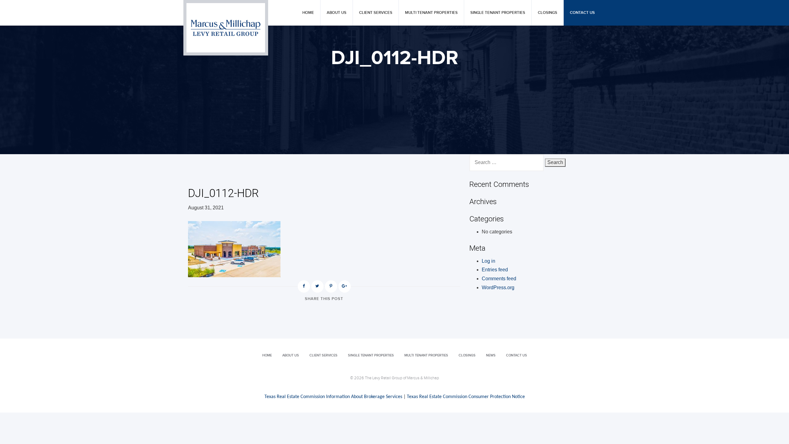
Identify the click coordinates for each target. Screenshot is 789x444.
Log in (488, 261)
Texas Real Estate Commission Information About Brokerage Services (333, 396)
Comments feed (499, 278)
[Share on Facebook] (304, 286)
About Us (336, 12)
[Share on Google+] (344, 286)
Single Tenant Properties (497, 12)
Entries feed (495, 269)
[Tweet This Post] (317, 286)
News (491, 355)
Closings (547, 12)
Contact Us (582, 12)
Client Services (375, 12)
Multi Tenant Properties (431, 12)
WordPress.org (498, 287)
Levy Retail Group (225, 28)
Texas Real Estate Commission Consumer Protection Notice (466, 396)
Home (308, 12)
